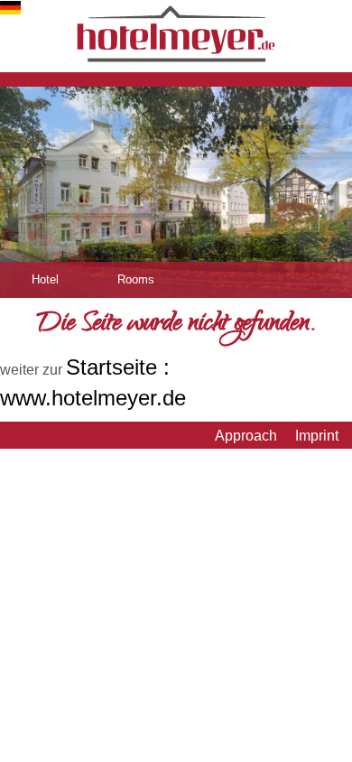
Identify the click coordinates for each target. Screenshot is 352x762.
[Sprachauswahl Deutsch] (10, 9)
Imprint (316, 435)
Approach (246, 435)
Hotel (45, 279)
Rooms (135, 279)
